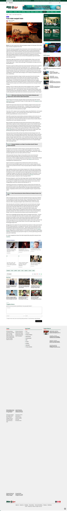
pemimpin (31, 174)
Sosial (19, 11)
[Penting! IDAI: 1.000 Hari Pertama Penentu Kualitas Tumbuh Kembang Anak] (46, 78)
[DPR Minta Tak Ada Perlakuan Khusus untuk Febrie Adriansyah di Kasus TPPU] (46, 342)
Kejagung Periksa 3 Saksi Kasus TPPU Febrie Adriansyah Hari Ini (55, 82)
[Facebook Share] (33, 274)
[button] (60, 3)
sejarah (26, 270)
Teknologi (23, 11)
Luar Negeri (12, 20)
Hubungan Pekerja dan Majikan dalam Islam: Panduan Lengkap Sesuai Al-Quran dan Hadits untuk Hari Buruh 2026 (10, 494)
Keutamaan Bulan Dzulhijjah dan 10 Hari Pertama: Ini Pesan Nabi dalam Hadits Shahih (52, 27)
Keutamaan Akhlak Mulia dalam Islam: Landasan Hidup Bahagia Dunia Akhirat (47, 35)
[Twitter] (56, 502)
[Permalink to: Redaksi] (7, 20)
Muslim (48, 11)
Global (41, 11)
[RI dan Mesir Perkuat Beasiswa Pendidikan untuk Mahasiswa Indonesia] (11, 282)
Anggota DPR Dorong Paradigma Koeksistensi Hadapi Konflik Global (55, 347)
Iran (26, 331)
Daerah (32, 11)
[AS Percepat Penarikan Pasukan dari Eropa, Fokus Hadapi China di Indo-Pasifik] (24, 282)
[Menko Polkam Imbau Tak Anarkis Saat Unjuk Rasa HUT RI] (52, 62)
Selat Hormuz (28, 336)
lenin (12, 270)
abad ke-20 (8, 101)
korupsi (27, 341)
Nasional (10, 11)
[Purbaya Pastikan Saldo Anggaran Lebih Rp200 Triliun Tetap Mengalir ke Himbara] (46, 73)
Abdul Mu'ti (28, 345)
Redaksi (9, 20)
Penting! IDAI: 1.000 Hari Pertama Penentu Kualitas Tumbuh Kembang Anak (54, 77)
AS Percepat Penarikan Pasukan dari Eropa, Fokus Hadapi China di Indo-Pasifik (24, 286)
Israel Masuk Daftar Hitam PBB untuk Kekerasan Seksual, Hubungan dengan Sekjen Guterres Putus (36, 286)
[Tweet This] (35, 274)
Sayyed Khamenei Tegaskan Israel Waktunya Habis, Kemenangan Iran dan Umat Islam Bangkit (23, 298)
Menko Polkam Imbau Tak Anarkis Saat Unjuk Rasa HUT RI (52, 69)
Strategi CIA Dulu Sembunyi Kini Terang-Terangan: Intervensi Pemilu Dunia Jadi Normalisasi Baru (19, 494)
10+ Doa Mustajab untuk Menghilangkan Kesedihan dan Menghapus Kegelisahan (56, 35)
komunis (8, 270)
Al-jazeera (8, 236)
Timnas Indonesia (29, 346)
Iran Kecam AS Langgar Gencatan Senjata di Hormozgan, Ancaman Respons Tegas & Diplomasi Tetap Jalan (36, 298)
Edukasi (52, 11)
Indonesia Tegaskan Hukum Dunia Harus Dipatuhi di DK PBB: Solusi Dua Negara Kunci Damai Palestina (11, 298)
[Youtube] (60, 502)
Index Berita (11, 2)
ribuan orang (9, 129)
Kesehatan (37, 11)
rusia (22, 270)
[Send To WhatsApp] (41, 274)
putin (19, 270)
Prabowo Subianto (29, 334)
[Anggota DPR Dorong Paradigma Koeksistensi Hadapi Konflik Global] (46, 347)
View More (52, 39)
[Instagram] (58, 502)
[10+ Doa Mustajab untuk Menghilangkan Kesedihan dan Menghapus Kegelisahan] (56, 31)
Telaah (56, 11)
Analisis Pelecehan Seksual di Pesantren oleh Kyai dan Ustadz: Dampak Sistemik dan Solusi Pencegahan (19, 411)
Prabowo (27, 343)
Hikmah (44, 11)
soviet (30, 270)
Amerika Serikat (28, 338)
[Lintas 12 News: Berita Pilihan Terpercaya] (12, 7)
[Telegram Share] (39, 274)
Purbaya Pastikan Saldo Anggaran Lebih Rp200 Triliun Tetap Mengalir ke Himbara (55, 73)
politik (15, 270)
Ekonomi (15, 11)
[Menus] (7, 3)
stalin (33, 270)
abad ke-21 (37, 101)
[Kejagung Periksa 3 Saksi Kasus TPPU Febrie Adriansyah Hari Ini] (46, 82)
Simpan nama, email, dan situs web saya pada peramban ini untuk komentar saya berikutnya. (23, 318)
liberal (30, 159)
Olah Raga (28, 11)
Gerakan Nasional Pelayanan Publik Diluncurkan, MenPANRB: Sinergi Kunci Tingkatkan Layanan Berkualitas (55, 337)
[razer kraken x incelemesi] (33, 510)
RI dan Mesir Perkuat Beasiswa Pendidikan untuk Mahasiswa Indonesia (33, 0)
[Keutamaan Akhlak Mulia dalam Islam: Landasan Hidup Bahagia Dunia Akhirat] (48, 31)
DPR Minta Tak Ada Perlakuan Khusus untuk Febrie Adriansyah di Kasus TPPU (55, 342)
